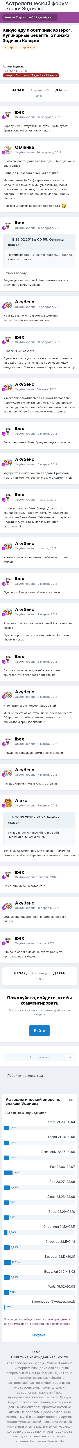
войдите (29, 1319)
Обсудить (39, 1335)
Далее (61, 90)
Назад (18, 90)
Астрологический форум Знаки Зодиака (36, 6)
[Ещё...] (71, 114)
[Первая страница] (6, 90)
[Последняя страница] (73, 90)
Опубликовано (38, 117)
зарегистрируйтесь (56, 1319)
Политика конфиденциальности (39, 1357)
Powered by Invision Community (39, 1441)
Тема (36, 1352)
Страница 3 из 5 (40, 93)
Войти (39, 1030)
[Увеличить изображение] (63, 205)
